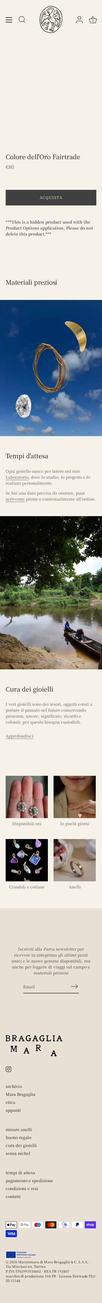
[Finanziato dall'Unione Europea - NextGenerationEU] (21, 1254)
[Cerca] (22, 20)
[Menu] (9, 20)
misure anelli (19, 1129)
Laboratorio (17, 477)
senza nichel (18, 1153)
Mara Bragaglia (20, 1094)
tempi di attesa (20, 1172)
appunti (13, 1110)
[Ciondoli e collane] (27, 860)
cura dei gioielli (21, 1145)
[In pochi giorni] (75, 797)
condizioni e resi (22, 1188)
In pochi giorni (74, 823)
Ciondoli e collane (27, 886)
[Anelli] (75, 860)
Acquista (51, 197)
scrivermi (15, 499)
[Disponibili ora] (27, 797)
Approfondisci (19, 736)
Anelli (75, 886)
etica (10, 1102)
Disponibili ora (27, 823)
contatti (13, 1196)
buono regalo (18, 1137)
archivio (14, 1086)
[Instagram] (8, 1068)
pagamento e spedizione (29, 1180)
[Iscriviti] (74, 986)
